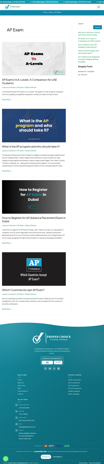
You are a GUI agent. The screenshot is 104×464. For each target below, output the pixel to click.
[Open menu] (98, 7)
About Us (21, 383)
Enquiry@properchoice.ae (27, 427)
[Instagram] (45, 368)
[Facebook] (50, 368)
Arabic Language (73, 394)
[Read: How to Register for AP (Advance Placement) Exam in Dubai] (34, 197)
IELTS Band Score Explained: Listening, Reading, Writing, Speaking (89, 59)
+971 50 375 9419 (24, 408)
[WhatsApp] (54, 368)
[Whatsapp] (5, 458)
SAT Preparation (73, 385)
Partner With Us (23, 391)
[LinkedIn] (58, 368)
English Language (74, 391)
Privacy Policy (83, 463)
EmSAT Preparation (74, 380)
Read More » (6, 99)
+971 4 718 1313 (23, 414)
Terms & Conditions (95, 463)
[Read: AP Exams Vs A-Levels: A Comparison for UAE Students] (34, 58)
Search (80, 24)
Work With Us (57, 457)
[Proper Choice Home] (13, 7)
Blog (19, 388)
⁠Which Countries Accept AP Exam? (23, 290)
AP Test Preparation (74, 388)
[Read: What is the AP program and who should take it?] (34, 125)
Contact (20, 394)
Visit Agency (46, 457)
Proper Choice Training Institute (18, 463)
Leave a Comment (9, 87)
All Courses (21, 385)
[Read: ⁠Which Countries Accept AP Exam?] (34, 269)
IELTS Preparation (74, 383)
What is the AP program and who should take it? (31, 146)
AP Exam (20, 87)
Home (20, 380)
